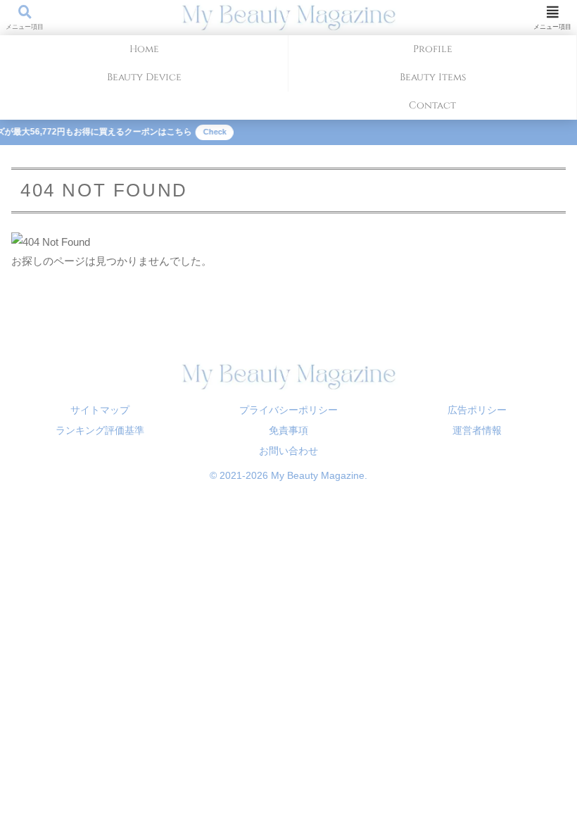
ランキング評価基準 (100, 430)
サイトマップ (99, 410)
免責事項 (288, 430)
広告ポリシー (477, 410)
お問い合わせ (288, 450)
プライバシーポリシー (288, 410)
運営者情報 (477, 430)
